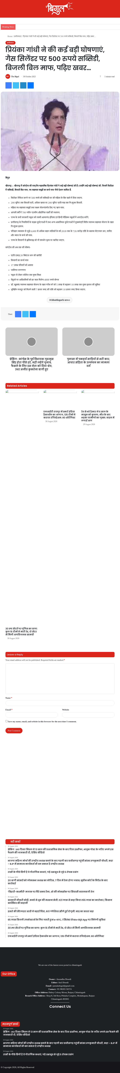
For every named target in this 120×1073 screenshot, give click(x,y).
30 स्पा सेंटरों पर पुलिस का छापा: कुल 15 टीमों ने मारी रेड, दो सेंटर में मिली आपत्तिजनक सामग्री (21, 631)
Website (65, 710)
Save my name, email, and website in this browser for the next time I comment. (42, 721)
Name (8, 698)
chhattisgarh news (60, 300)
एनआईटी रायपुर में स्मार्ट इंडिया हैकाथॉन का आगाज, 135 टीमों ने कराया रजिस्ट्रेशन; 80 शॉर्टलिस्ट (59, 414)
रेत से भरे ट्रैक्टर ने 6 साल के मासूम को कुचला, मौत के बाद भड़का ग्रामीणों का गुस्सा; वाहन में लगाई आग (97, 416)
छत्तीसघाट (17, 36)
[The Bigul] (60, 8)
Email (8, 710)
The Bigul (15, 76)
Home (9, 36)
